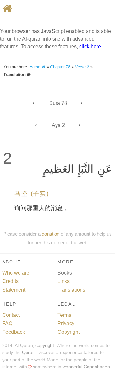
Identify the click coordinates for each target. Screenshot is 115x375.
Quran (28, 352)
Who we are (15, 273)
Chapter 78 (60, 67)
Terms (64, 315)
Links (63, 281)
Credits (10, 281)
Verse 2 (82, 67)
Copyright (68, 332)
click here (90, 46)
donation (50, 234)
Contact (11, 315)
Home (35, 67)
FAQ (7, 323)
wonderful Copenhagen (86, 366)
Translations (71, 290)
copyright (44, 345)
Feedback (13, 332)
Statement (13, 290)
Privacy (65, 323)
